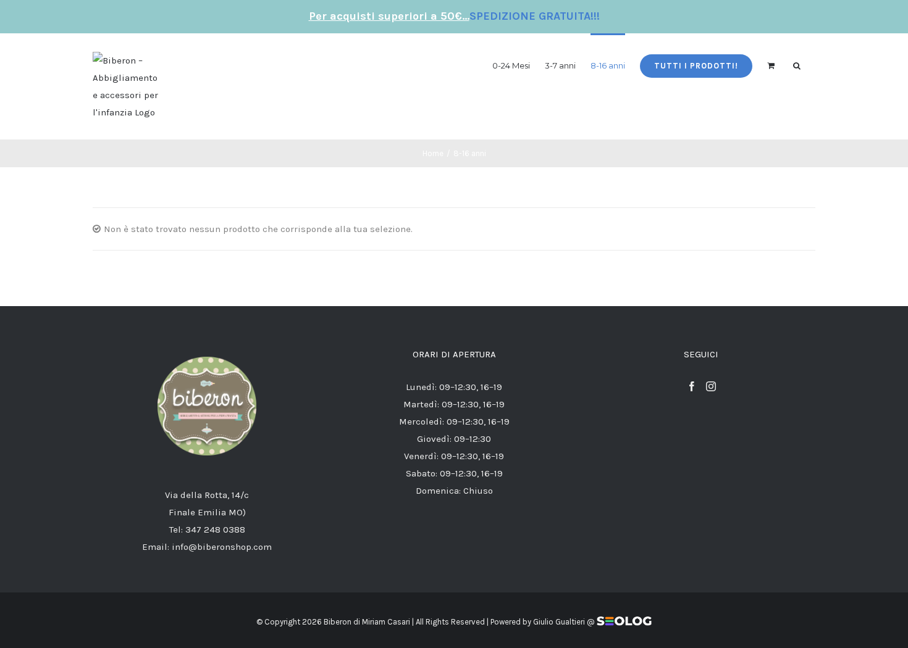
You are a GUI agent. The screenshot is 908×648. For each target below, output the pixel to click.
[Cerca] (797, 65)
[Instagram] (711, 386)
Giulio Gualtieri (559, 621)
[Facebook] (692, 386)
